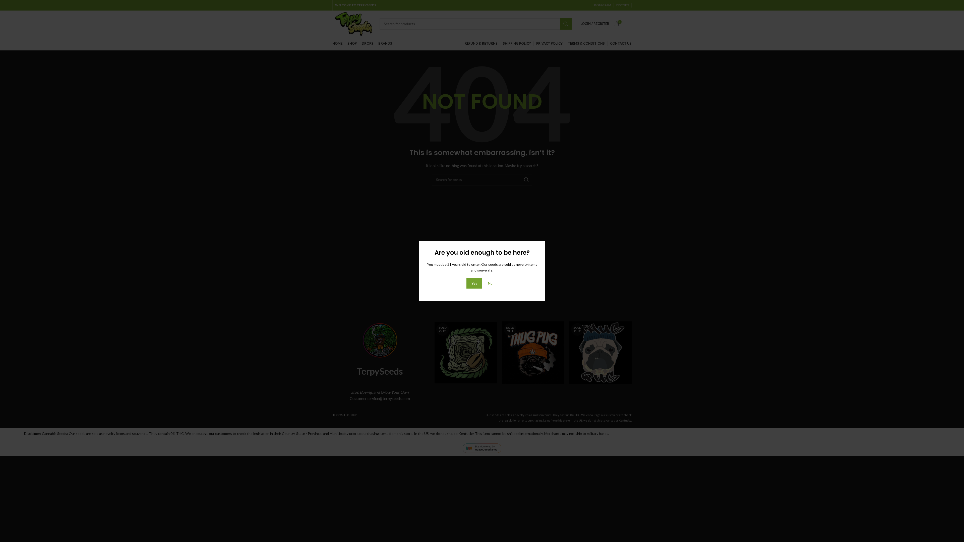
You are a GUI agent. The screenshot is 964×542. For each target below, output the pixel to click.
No (490, 283)
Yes (474, 283)
